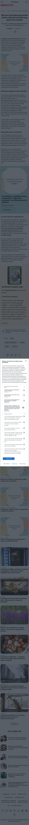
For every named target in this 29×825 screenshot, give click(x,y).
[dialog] (14, 412)
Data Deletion (7, 463)
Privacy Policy (22, 463)
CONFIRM (8, 458)
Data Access (14, 463)
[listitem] (14, 387)
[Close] (26, 361)
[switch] (23, 390)
